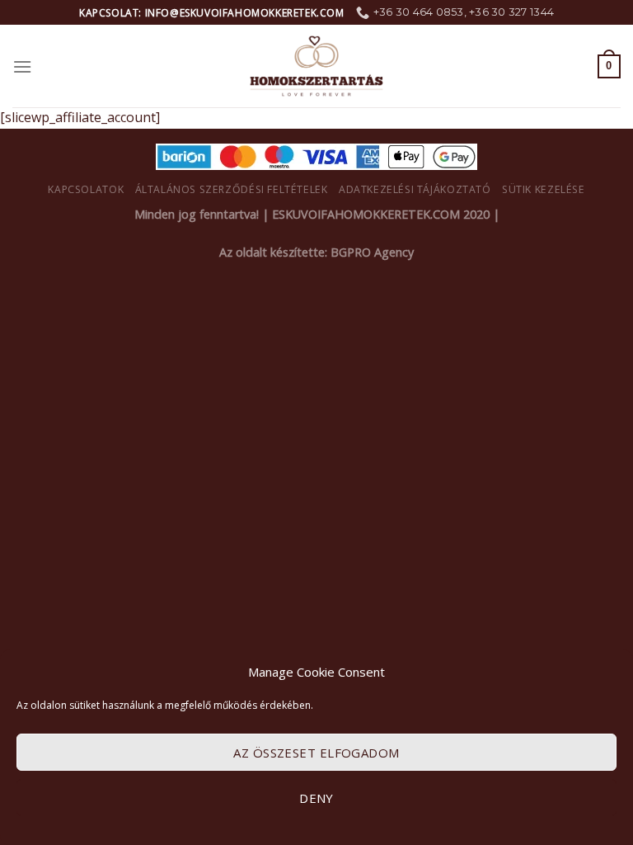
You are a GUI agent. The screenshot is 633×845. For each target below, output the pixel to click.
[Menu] (22, 66)
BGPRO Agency (372, 252)
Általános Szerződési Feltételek (231, 189)
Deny (316, 798)
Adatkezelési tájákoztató (415, 189)
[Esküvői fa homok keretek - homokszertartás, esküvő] (316, 66)
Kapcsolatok (86, 189)
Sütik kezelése (543, 189)
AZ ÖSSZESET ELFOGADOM (316, 752)
